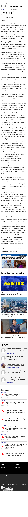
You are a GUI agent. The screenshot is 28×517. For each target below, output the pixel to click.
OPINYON (3, 471)
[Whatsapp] (11, 13)
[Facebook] (6, 13)
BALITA (2, 464)
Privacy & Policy (10, 484)
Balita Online (6, 9)
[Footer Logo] (7, 488)
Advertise (18, 484)
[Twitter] (9, 13)
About (3, 484)
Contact (24, 484)
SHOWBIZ (3, 467)
